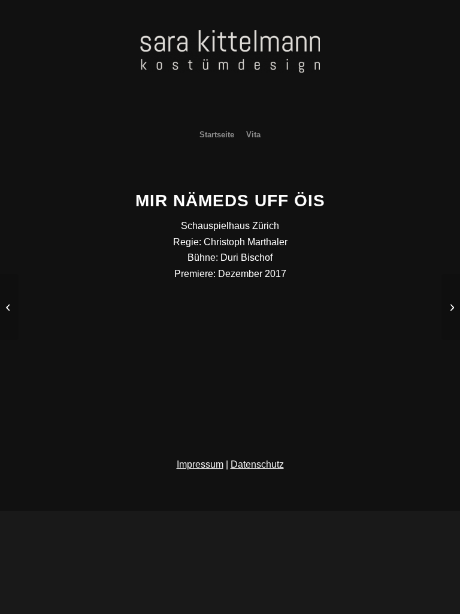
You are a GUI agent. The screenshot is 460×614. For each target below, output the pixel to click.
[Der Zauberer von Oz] (9, 307)
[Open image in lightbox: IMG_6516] (87, 328)
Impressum (200, 464)
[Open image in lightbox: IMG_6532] (66, 328)
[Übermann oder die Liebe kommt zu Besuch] (450, 307)
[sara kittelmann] (230, 75)
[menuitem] (216, 135)
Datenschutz (257, 464)
